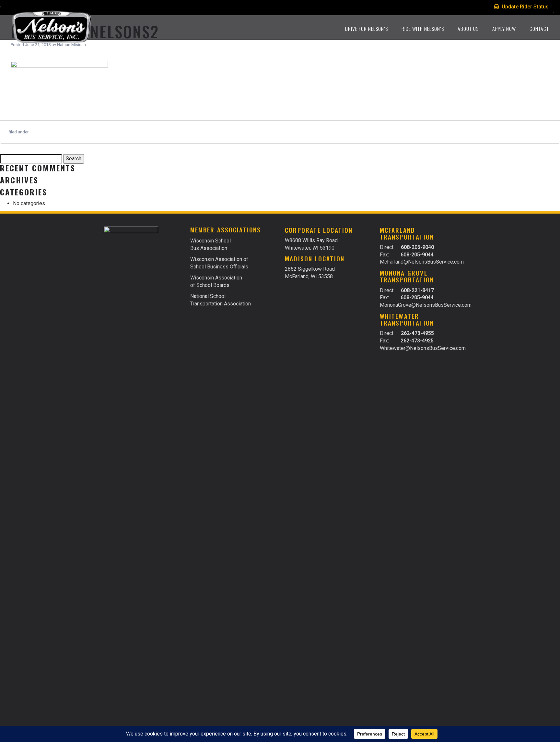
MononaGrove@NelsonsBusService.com (422, 305)
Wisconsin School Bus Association (210, 244)
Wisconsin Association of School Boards (216, 281)
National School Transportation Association (220, 300)
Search (73, 158)
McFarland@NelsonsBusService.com (422, 262)
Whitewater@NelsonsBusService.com (422, 348)
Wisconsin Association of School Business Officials (219, 263)
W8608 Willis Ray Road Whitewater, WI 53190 (311, 244)
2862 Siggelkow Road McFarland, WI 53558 (310, 272)
